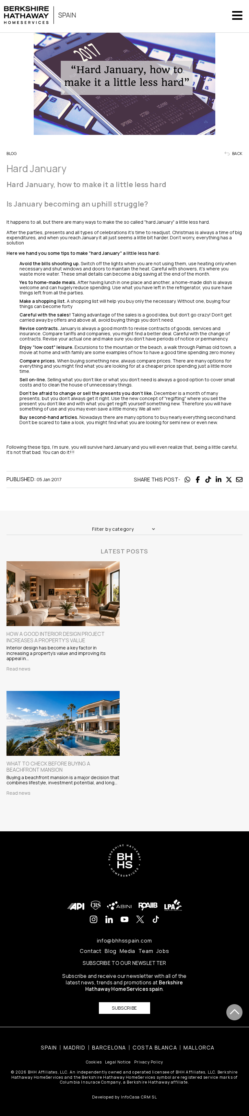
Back (237, 153)
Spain (49, 1047)
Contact (90, 951)
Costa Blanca (155, 1047)
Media (127, 951)
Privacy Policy (148, 1062)
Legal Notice (118, 1062)
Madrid (75, 1047)
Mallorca (199, 1047)
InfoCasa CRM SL (139, 1097)
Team (145, 951)
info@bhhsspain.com (124, 940)
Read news (18, 668)
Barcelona (109, 1047)
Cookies (94, 1062)
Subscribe (124, 1008)
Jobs (162, 951)
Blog (110, 951)
